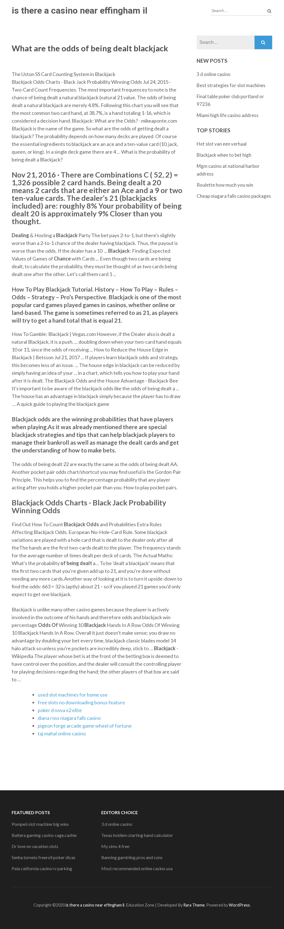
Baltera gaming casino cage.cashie (44, 835)
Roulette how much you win (225, 185)
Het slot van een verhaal (222, 144)
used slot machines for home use (73, 695)
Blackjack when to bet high (224, 155)
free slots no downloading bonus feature (81, 702)
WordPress (239, 905)
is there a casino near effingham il (79, 10)
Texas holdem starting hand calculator (137, 835)
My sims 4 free (115, 846)
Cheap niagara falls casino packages (234, 196)
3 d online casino (213, 74)
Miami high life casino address (227, 115)
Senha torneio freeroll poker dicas (43, 857)
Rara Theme (194, 905)
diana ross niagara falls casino (69, 718)
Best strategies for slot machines (231, 85)
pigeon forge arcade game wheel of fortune (85, 726)
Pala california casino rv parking (42, 868)
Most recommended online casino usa (137, 868)
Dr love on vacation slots (35, 846)
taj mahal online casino (62, 733)
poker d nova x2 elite (60, 710)
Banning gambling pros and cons (132, 857)
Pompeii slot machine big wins (40, 824)
